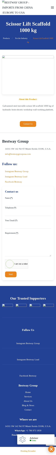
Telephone (10, 208)
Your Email (11, 220)
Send (11, 274)
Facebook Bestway (13, 182)
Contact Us (28, 124)
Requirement (11, 233)
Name (9, 198)
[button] (52, 7)
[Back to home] (20, 7)
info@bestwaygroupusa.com (18, 154)
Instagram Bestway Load (16, 176)
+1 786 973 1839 (33, 430)
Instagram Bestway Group (16, 171)
